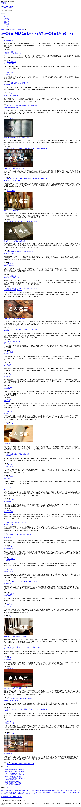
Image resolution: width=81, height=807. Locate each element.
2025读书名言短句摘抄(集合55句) (13, 290)
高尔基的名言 (7, 343)
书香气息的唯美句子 (38, 647)
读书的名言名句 (11, 62)
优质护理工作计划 (32, 288)
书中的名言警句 (8, 466)
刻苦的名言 (7, 376)
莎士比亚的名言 (29, 764)
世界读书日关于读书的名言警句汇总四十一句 (16, 168)
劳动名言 (9, 616)
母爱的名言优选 (8, 524)
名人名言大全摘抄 (12, 698)
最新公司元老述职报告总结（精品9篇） (16, 771)
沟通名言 (9, 341)
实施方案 (6, 21)
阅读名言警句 (11, 733)
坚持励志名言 (29, 251)
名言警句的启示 (32, 581)
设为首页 (3, 3)
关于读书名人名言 (32, 106)
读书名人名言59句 (9, 253)
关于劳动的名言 (8, 606)
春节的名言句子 (8, 583)
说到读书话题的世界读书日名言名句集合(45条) (17, 138)
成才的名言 (9, 794)
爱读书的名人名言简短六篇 (11, 210)
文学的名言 (56, 792)
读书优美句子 (24, 83)
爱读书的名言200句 (9, 63)
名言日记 (9, 657)
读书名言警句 (11, 118)
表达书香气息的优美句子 (14, 647)
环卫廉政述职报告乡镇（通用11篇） (15, 769)
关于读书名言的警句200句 (11, 107)
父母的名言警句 (8, 548)
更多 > (7, 767)
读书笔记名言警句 (12, 276)
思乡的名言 (7, 413)
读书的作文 (10, 83)
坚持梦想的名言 (11, 251)
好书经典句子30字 (33, 329)
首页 (5, 16)
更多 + (7, 787)
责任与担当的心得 (20, 764)
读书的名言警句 (11, 51)
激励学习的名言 (8, 489)
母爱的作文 (22, 534)
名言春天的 (69, 792)
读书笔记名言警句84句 (10, 265)
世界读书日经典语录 (12, 148)
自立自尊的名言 (18, 454)
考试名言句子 (11, 668)
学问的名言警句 (8, 571)
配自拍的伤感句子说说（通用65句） (15, 774)
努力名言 (24, 522)
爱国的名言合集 (8, 501)
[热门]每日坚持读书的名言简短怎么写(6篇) (16, 241)
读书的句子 (7, 74)
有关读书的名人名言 (32, 221)
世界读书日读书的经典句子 (11, 700)
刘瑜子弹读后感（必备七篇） (13, 773)
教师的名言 (22, 792)
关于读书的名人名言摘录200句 (12, 180)
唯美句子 (6, 26)
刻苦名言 (9, 387)
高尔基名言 (10, 352)
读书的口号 (7, 710)
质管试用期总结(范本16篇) (12, 784)
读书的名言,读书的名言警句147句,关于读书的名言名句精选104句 (37, 33)
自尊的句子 (26, 454)
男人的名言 (7, 353)
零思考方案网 (4, 29)
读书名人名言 (11, 191)
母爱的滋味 (28, 534)
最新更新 (13, 797)
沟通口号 (20, 341)
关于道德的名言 (8, 595)
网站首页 (3, 797)
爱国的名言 (36, 792)
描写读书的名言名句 (43, 790)
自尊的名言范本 (8, 443)
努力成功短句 (17, 522)
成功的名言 (10, 522)
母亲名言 (9, 569)
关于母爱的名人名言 (12, 534)
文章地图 (19, 797)
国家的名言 (7, 401)
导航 (23, 29)
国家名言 (9, 411)
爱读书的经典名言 (22, 329)
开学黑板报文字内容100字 (12, 781)
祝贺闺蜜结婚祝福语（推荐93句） (14, 776)
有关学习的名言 (8, 478)
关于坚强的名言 (8, 537)
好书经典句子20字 (12, 329)
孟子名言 (9, 374)
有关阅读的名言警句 (9, 723)
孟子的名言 (7, 366)
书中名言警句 (11, 477)
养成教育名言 (11, 288)
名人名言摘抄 (21, 698)
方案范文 (6, 18)
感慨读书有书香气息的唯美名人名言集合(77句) (17, 636)
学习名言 (9, 487)
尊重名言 (9, 399)
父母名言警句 (11, 559)
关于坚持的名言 (20, 251)
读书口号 (9, 721)
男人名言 (9, 364)
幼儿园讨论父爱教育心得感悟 (13, 783)
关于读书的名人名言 (12, 106)
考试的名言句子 (8, 659)
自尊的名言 (10, 454)
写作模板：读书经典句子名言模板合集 (14, 318)
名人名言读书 (22, 106)
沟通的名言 (7, 331)
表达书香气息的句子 (27, 647)
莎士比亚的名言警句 (22, 581)
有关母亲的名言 (8, 560)
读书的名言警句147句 (10, 40)
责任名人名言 (11, 764)
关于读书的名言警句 (31, 790)
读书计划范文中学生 (20, 288)
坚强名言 (9, 546)
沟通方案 (14, 341)
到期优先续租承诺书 (10, 779)
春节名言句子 (11, 594)
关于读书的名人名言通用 (11, 95)
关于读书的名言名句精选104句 (12, 53)
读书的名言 (18, 29)
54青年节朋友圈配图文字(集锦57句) (15, 778)
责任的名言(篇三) (8, 753)
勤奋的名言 (49, 792)
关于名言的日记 (8, 648)
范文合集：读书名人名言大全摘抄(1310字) (15, 688)
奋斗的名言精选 (8, 455)
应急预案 (6, 23)
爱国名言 (9, 510)
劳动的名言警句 (11, 581)
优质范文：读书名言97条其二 (12, 277)
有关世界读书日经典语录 (26, 148)
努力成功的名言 (8, 512)
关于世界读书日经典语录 (40, 148)
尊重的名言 (7, 388)
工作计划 (6, 19)
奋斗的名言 (10, 464)
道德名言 (9, 604)
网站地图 (8, 797)
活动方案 (6, 24)
